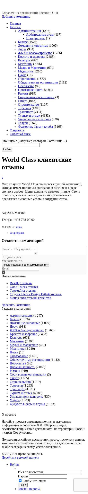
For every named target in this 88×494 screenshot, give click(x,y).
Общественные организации (38, 82)
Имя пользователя (30, 472)
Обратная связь (20, 134)
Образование (27, 78)
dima (19, 226)
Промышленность (30, 89)
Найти (7, 149)
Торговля (24, 108)
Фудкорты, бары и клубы (35, 126)
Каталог (15, 27)
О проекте (17, 130)
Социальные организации (36, 97)
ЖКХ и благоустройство (35, 53)
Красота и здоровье (31, 56)
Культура (24, 60)
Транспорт (25, 112)
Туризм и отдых (29, 115)
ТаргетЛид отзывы (23, 290)
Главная (15, 23)
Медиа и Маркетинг (32, 67)
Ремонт (23, 93)
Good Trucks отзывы (24, 287)
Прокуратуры (35, 38)
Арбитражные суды (40, 34)
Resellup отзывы (21, 283)
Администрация (29, 31)
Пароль (23, 476)
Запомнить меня (34, 481)
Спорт (22, 101)
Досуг (22, 49)
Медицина (25, 71)
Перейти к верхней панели (20, 457)
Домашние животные (33, 45)
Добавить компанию (16, 16)
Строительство (28, 104)
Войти (14, 464)
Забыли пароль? (29, 489)
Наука (22, 75)
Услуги (23, 123)
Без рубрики (17, 232)
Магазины (25, 64)
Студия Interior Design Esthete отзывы (36, 294)
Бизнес (23, 42)
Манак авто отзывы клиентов (30, 298)
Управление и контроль (34, 119)
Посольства (26, 86)
